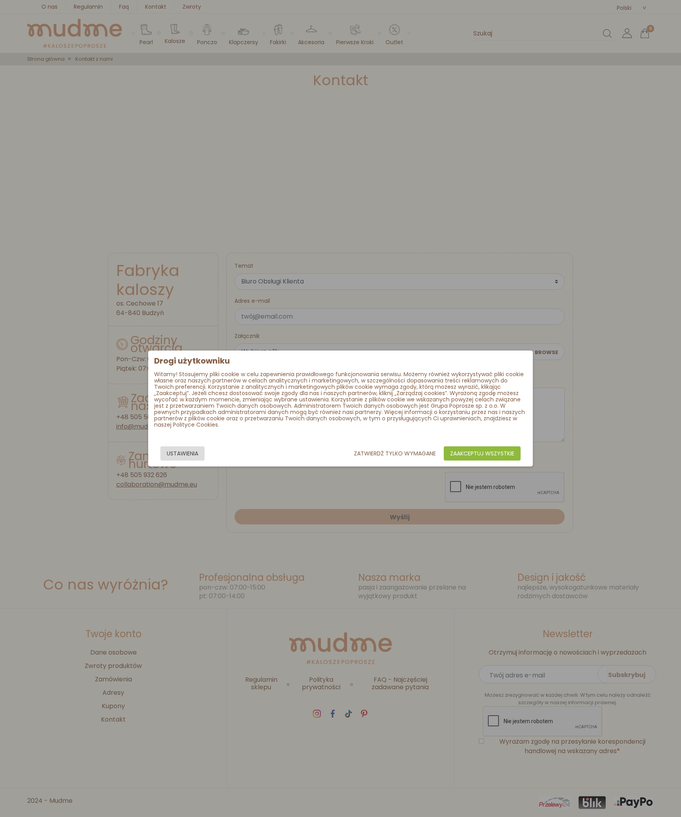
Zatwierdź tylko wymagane (395, 453)
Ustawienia (182, 453)
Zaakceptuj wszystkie (482, 453)
